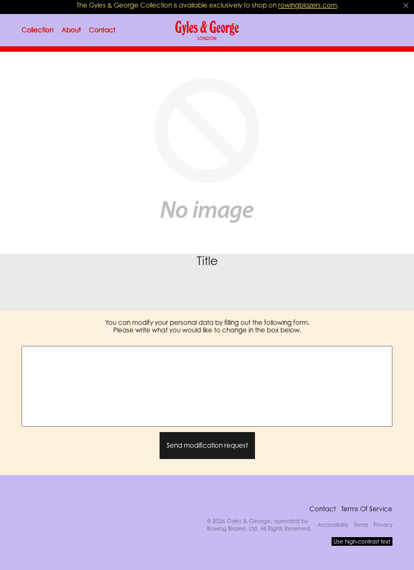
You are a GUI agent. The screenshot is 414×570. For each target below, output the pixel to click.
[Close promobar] (406, 5)
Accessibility (333, 525)
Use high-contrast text (362, 541)
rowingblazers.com (307, 5)
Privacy (383, 525)
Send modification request (207, 445)
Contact (322, 509)
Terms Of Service (366, 509)
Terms (361, 525)
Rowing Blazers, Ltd (232, 528)
